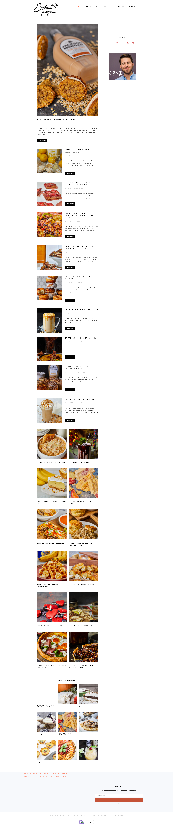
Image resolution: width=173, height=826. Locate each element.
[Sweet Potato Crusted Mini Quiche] (46, 759)
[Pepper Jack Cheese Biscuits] (83, 566)
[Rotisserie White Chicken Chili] (52, 444)
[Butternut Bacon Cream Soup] (49, 349)
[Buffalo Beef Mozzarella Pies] (52, 524)
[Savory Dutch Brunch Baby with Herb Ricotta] (52, 647)
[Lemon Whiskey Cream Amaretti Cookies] (49, 161)
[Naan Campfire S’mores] (88, 731)
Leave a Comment (79, 155)
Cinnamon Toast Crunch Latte (81, 399)
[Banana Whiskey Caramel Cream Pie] (52, 483)
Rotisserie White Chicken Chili (51, 462)
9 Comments (80, 282)
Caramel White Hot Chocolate (81, 309)
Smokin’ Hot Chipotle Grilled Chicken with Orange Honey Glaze (81, 215)
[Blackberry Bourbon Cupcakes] (46, 731)
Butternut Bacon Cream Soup (81, 338)
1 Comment (78, 221)
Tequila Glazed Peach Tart (67, 761)
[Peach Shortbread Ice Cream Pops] (83, 483)
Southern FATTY (48, 10)
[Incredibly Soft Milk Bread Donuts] (49, 288)
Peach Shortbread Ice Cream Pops (65, 733)
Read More (42, 140)
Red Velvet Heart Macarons (49, 626)
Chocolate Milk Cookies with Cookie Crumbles (45, 706)
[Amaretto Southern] (88, 759)
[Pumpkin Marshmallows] (67, 703)
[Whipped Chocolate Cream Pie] (88, 703)
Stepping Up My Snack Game (81, 626)
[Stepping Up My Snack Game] (83, 607)
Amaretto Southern (86, 761)
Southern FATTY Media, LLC (65, 815)
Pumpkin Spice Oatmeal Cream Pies (56, 119)
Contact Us (107, 815)
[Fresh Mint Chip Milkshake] (83, 444)
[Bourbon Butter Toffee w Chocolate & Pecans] (49, 257)
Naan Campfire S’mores (87, 733)
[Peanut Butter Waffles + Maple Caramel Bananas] (52, 566)
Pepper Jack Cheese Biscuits (81, 584)
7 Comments (78, 252)
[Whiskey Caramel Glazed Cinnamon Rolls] (49, 378)
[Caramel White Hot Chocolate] (49, 321)
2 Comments (80, 313)
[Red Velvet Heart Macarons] (52, 607)
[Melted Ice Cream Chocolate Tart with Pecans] (83, 647)
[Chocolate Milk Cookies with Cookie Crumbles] (46, 703)
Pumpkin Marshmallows (66, 705)
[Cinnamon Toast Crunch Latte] (49, 410)
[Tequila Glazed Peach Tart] (67, 759)
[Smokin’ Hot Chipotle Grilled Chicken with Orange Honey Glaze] (49, 224)
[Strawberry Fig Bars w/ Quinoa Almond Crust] (49, 194)
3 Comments (52, 123)
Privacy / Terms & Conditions (94, 815)
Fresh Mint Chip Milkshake (81, 462)
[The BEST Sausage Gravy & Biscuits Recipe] (83, 524)
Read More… (62, 776)
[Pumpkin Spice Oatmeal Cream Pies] (67, 70)
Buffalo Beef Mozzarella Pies (50, 543)
